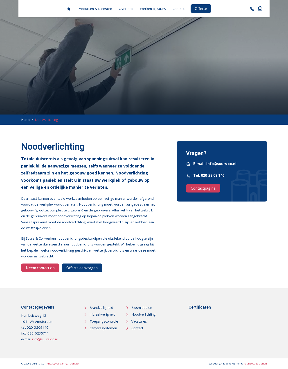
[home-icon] (68, 8)
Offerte (201, 8)
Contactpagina (203, 188)
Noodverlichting (143, 314)
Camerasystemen (103, 328)
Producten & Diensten (95, 8)
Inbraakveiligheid (102, 314)
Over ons (126, 8)
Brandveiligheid (101, 307)
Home (25, 119)
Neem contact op (40, 267)
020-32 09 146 (212, 175)
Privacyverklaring (57, 363)
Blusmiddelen (141, 307)
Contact (178, 8)
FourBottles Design (238, 363)
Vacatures (139, 321)
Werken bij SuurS (153, 8)
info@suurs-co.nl (221, 163)
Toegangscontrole (104, 321)
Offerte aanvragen (82, 267)
